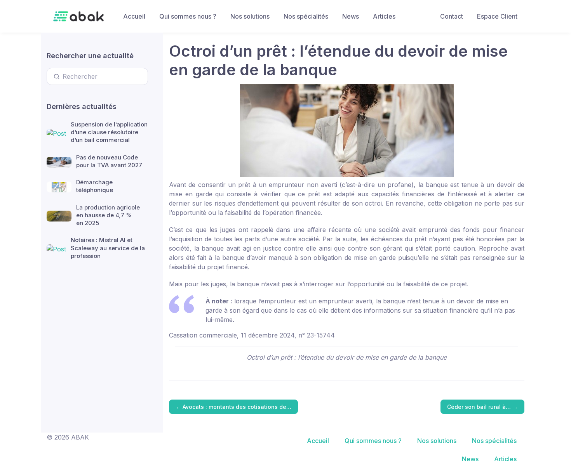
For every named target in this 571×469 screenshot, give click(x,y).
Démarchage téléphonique (94, 186)
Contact (451, 16)
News (350, 16)
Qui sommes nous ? (187, 16)
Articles (384, 16)
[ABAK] (78, 16)
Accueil (134, 16)
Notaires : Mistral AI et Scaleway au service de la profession (108, 248)
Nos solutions (250, 16)
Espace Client (497, 16)
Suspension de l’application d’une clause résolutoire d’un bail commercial (109, 132)
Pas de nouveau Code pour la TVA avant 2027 (109, 161)
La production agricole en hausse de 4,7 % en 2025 (108, 215)
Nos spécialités (306, 16)
